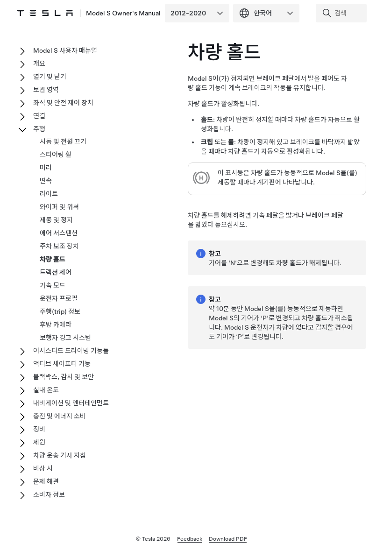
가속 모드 (52, 285)
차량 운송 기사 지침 (59, 455)
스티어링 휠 (55, 154)
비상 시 (43, 468)
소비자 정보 (49, 494)
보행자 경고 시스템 (65, 337)
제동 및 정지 (56, 220)
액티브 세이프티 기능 (62, 363)
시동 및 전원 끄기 (63, 141)
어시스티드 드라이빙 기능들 (71, 350)
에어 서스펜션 (59, 233)
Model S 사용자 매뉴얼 (65, 50)
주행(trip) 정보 (60, 311)
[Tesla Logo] (45, 13)
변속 (46, 180)
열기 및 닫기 (49, 76)
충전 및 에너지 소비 (59, 416)
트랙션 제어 (55, 272)
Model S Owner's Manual (123, 13)
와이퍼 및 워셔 (59, 207)
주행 (39, 129)
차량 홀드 (52, 259)
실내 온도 (46, 390)
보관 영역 (46, 89)
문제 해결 (46, 481)
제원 (39, 442)
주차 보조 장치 (59, 246)
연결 (39, 116)
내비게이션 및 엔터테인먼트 (71, 403)
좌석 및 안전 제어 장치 (63, 102)
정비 (39, 429)
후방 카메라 (55, 324)
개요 (39, 63)
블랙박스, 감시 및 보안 (63, 377)
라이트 (49, 194)
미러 (46, 167)
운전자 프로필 (59, 298)
